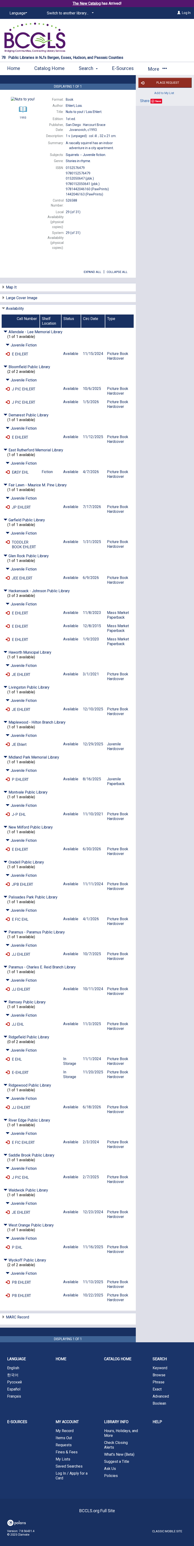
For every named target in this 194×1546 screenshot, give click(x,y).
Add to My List (164, 93)
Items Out (64, 1438)
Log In (186, 13)
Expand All (92, 272)
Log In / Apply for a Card (72, 1475)
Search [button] (86, 68)
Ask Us (110, 1468)
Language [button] (16, 1359)
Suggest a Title (116, 1461)
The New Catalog (87, 3)
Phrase (158, 1382)
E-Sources (123, 68)
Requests (64, 1445)
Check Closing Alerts (116, 1445)
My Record (65, 1431)
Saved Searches (69, 1466)
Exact (157, 1389)
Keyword (160, 1368)
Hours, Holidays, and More (121, 1433)
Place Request (167, 82)
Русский (14, 1382)
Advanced (161, 1396)
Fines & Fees (67, 1452)
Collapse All (117, 272)
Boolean (159, 1403)
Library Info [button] (116, 1422)
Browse (159, 1375)
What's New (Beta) (119, 1454)
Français (14, 1396)
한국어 (12, 1375)
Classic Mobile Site (167, 1531)
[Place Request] (7, 354)
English (13, 1368)
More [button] (154, 69)
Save (158, 101)
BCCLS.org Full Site (97, 1510)
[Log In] (179, 13)
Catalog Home (49, 68)
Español (13, 1389)
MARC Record (17, 1317)
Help (157, 1422)
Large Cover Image (21, 298)
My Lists (63, 1459)
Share (145, 101)
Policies (111, 1475)
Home (13, 68)
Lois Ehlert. (84, 112)
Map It (11, 287)
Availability (15, 308)
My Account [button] (67, 1422)
